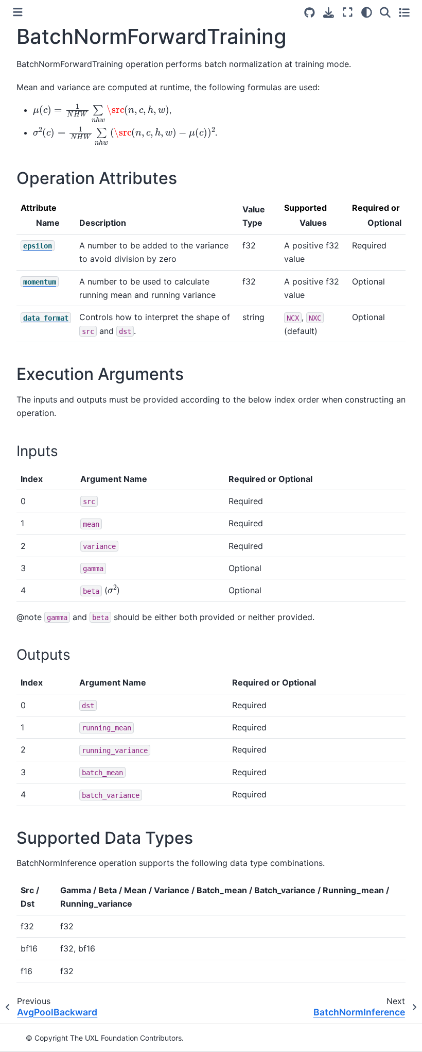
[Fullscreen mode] (347, 12)
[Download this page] (328, 12)
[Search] (385, 12)
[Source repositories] (309, 12)
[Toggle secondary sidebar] (404, 12)
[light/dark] (366, 12)
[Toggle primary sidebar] (17, 12)
